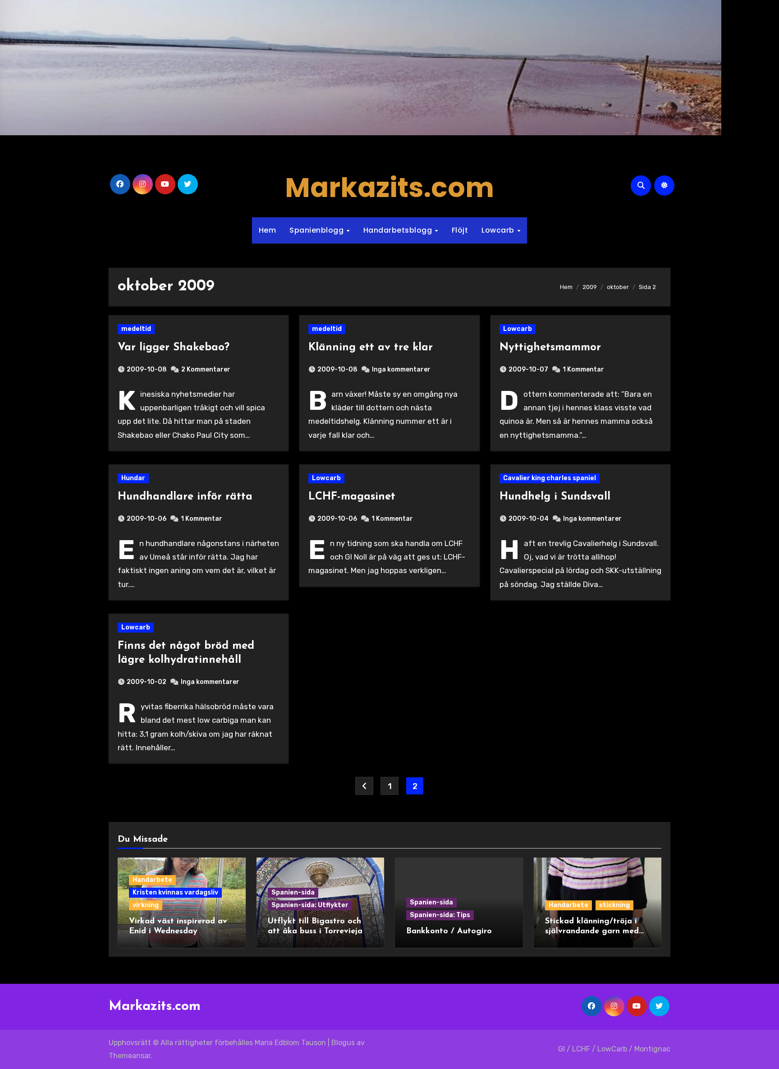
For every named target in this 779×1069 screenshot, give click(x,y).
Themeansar (130, 1055)
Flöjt (460, 230)
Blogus (343, 1042)
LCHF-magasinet (351, 496)
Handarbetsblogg (398, 230)
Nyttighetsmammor (550, 347)
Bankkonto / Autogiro (449, 931)
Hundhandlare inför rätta (185, 496)
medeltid (136, 329)
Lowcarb (498, 230)
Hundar (133, 478)
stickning (614, 905)
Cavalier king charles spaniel (549, 478)
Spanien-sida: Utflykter (309, 905)
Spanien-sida (293, 892)
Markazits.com (389, 187)
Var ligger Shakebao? (173, 347)
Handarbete (152, 880)
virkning (146, 905)
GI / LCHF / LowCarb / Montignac (614, 1049)
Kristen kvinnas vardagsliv (175, 892)
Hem (267, 230)
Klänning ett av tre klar (370, 347)
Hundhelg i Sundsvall (554, 496)
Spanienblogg (317, 230)
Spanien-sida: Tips (440, 915)
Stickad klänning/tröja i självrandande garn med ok (592, 931)
